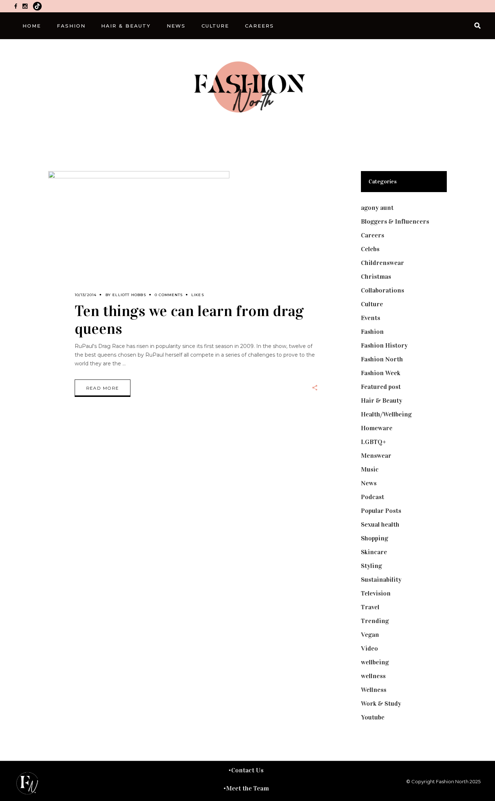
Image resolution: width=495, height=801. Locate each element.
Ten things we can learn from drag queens (189, 320)
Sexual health (380, 524)
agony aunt (377, 208)
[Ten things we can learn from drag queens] (138, 239)
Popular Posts (381, 511)
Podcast (372, 497)
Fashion (372, 332)
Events (370, 318)
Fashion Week (380, 373)
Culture (372, 304)
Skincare (374, 552)
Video (369, 648)
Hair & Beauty (381, 400)
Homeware (376, 428)
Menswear (376, 456)
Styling (371, 566)
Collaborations (382, 290)
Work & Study (381, 703)
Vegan (370, 635)
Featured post (381, 387)
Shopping (374, 538)
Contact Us (247, 770)
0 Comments (169, 294)
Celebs (370, 249)
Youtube (372, 717)
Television (376, 593)
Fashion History (384, 345)
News (369, 483)
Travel (370, 607)
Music (370, 469)
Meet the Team (247, 788)
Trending (375, 621)
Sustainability (381, 580)
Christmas (376, 277)
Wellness (373, 690)
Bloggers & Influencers (395, 221)
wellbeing (375, 662)
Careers (372, 235)
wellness (373, 676)
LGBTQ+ (373, 442)
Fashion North (382, 359)
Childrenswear (382, 263)
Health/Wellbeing (386, 414)
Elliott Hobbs (129, 294)
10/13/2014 (86, 294)
